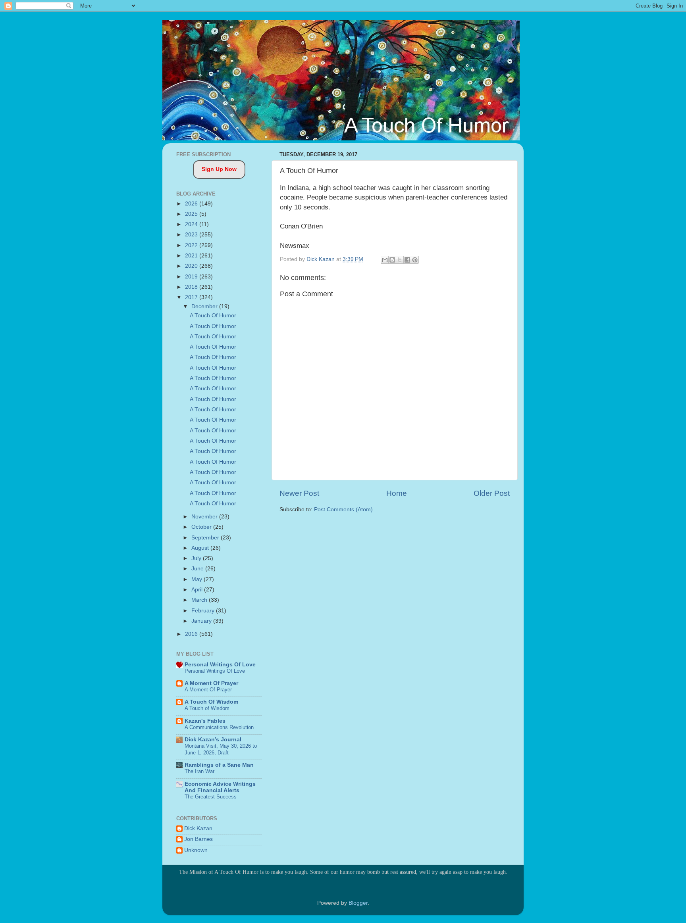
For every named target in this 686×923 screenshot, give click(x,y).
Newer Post (299, 493)
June (198, 569)
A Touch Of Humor (213, 316)
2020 (192, 266)
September (206, 538)
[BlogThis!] (392, 260)
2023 (192, 235)
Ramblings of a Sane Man (219, 765)
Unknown (196, 850)
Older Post (492, 493)
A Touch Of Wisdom (211, 702)
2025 (192, 214)
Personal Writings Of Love (220, 665)
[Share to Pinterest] (415, 260)
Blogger (358, 903)
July (197, 558)
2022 (192, 245)
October (202, 527)
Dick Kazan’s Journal (213, 740)
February (203, 611)
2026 (192, 204)
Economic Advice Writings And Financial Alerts (220, 787)
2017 (192, 297)
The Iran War (199, 771)
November (205, 517)
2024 (192, 224)
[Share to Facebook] (407, 260)
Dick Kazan (198, 828)
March (200, 600)
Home (396, 493)
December (205, 306)
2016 (192, 634)
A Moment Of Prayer (211, 683)
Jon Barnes (198, 839)
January (202, 621)
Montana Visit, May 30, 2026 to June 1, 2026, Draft (221, 749)
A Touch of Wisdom (207, 708)
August (200, 548)
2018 (192, 287)
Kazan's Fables (205, 721)
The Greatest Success (211, 797)
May (197, 579)
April (197, 590)
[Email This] (385, 260)
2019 (192, 277)
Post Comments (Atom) (343, 509)
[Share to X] (400, 260)
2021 (192, 256)
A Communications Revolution (219, 727)
